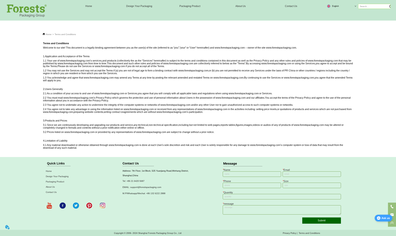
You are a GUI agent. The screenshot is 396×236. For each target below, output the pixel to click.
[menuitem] (139, 6)
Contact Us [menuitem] (291, 6)
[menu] (190, 6)
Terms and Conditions (65, 34)
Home (49, 34)
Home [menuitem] (88, 6)
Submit (321, 220)
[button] (139, 6)
